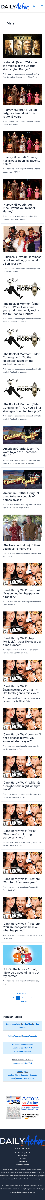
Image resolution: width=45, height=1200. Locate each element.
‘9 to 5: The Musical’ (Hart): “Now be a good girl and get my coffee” (21, 973)
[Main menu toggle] (41, 6)
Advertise (22, 1155)
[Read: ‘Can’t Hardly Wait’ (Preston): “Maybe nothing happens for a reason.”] (22, 574)
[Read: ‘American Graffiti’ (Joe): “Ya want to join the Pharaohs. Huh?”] (22, 435)
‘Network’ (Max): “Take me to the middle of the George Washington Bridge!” (21, 66)
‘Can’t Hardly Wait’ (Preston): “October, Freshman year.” (22, 880)
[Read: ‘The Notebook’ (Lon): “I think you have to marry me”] (22, 527)
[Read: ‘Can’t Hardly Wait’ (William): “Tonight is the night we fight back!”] (22, 767)
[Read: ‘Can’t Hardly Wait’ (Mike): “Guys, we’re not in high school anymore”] (22, 815)
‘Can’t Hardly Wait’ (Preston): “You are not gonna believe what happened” (22, 927)
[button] (34, 6)
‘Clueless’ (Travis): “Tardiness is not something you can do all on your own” (22, 260)
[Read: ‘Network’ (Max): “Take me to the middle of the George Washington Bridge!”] (22, 46)
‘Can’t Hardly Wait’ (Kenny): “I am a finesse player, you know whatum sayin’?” (22, 738)
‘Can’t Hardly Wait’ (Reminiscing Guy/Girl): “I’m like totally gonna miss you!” (21, 690)
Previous (21, 993)
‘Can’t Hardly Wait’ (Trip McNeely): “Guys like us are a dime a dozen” (22, 642)
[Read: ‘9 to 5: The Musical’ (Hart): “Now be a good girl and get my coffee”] (22, 955)
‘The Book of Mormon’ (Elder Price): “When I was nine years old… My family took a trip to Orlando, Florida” (21, 309)
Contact (22, 1158)
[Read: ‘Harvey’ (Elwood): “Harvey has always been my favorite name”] (22, 142)
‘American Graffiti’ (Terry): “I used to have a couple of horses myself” (21, 496)
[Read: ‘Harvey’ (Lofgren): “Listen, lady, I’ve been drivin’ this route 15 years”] (22, 94)
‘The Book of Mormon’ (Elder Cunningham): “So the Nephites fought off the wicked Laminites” (21, 359)
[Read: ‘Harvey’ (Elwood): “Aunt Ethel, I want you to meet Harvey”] (22, 189)
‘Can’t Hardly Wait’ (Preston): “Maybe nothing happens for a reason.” (22, 593)
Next (24, 1001)
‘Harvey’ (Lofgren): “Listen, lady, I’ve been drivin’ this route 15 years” (20, 113)
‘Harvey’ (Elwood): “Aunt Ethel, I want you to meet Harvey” (19, 208)
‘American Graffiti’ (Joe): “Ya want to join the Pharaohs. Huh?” (21, 452)
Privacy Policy (22, 1164)
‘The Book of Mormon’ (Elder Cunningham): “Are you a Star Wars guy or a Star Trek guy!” (22, 408)
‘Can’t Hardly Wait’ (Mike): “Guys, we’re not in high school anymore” (20, 834)
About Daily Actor (22, 1152)
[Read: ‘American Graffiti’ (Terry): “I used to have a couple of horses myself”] (22, 479)
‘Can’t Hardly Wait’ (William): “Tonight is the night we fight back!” (21, 786)
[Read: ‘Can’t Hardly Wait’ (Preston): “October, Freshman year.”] (22, 863)
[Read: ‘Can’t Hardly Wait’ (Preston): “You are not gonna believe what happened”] (22, 908)
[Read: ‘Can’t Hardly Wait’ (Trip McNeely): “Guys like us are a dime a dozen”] (22, 622)
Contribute (22, 1161)
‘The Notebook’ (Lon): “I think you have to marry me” (21, 547)
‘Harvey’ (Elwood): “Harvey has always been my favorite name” (21, 160)
